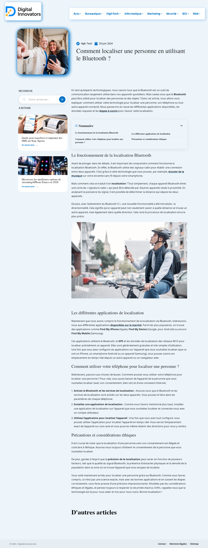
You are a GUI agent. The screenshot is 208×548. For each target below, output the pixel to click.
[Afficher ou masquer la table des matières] (138, 126)
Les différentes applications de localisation (151, 133)
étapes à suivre (108, 111)
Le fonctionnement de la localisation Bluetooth (96, 132)
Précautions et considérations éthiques (149, 139)
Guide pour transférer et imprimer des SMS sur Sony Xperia (42, 139)
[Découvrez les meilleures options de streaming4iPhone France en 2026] (42, 165)
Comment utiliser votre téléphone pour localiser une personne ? (99, 140)
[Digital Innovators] (23, 11)
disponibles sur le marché (125, 325)
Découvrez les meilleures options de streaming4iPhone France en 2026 (41, 181)
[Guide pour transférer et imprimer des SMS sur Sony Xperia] (42, 124)
